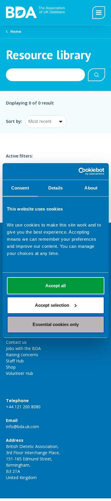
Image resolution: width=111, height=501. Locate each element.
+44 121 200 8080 (23, 407)
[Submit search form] (96, 74)
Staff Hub (15, 361)
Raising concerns (22, 354)
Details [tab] (55, 187)
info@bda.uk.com (22, 426)
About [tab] (90, 187)
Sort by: (14, 121)
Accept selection (52, 305)
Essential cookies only (56, 324)
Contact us (16, 342)
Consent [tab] (20, 187)
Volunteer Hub (19, 373)
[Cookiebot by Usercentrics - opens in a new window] (79, 171)
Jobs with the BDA (23, 348)
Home (15, 31)
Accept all (55, 285)
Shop (11, 367)
